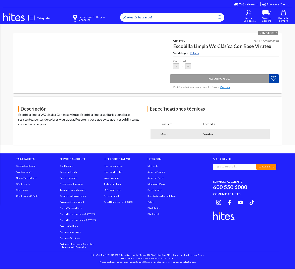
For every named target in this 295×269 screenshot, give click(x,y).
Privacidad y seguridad (72, 202)
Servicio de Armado (70, 232)
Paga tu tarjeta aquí (26, 165)
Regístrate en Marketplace (162, 195)
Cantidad (179, 61)
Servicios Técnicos (70, 238)
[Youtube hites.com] (240, 201)
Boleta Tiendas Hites (71, 208)
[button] (248, 16)
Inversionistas (111, 177)
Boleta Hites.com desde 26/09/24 (78, 220)
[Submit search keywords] (220, 17)
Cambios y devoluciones (73, 195)
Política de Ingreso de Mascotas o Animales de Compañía (77, 246)
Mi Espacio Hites (112, 189)
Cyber (151, 202)
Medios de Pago (156, 183)
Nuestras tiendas (113, 171)
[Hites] (14, 17)
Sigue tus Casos (156, 177)
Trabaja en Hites (112, 183)
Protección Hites (69, 226)
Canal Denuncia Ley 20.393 (118, 202)
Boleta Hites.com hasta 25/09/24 (77, 214)
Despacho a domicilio (71, 183)
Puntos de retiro (68, 177)
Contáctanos (66, 165)
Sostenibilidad (111, 195)
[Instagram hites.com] (218, 201)
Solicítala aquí (23, 171)
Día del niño (154, 208)
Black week (154, 214)
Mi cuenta (153, 165)
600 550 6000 (230, 187)
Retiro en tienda (68, 171)
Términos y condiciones (72, 189)
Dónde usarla (23, 183)
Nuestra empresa (113, 165)
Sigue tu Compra (156, 171)
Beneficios (22, 189)
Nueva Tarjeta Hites (26, 177)
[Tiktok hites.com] (251, 201)
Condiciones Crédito (27, 195)
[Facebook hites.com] (229, 201)
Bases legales (155, 189)
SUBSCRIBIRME (266, 166)
